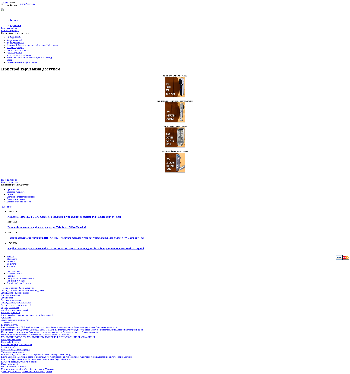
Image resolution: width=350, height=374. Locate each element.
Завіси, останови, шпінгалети (15, 320)
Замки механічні (14, 40)
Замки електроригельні (84, 327)
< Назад (5, 288)
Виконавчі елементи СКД (13, 327)
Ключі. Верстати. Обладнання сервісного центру (29, 57)
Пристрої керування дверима (14, 332)
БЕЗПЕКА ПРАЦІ (86, 337)
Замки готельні (20, 335)
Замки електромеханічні (62, 327)
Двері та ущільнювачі (11, 371)
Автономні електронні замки (129, 330)
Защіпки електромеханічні (38, 327)
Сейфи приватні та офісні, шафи (22, 62)
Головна (14, 20)
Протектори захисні (10, 312)
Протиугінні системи (16, 50)
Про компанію (13, 189)
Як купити (12, 264)
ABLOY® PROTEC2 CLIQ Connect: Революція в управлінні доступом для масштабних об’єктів (64, 216)
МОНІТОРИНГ (8, 337)
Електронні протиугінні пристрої (16, 344)
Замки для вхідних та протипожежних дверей (22, 290)
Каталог (10, 256)
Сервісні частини (63, 359)
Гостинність (6, 335)
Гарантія (10, 194)
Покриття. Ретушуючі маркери (15, 349)
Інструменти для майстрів (19, 55)
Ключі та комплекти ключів (56, 357)
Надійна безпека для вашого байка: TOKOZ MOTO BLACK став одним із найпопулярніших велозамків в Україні (76, 248)
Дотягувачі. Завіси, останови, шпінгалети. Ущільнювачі (32, 45)
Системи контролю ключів (103, 330)
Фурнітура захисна (15, 42)
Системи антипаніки (11, 295)
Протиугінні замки (10, 342)
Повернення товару (16, 199)
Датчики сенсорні (90, 332)
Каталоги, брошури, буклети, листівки (19, 362)
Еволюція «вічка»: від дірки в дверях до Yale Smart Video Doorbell (47, 227)
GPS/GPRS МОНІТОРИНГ (29, 337)
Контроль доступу (15, 47)
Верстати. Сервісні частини (14, 359)
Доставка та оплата (15, 192)
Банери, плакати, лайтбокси (14, 367)
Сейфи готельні (34, 335)
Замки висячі (7, 298)
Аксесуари (65, 335)
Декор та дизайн (14, 52)
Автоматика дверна (72, 332)
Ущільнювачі (7, 322)
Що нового (15, 25)
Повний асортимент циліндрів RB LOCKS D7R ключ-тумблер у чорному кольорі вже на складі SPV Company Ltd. (76, 237)
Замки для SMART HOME (42, 330)
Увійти (22, 4)
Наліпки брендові (9, 364)
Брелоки (128, 357)
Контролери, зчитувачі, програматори (72, 330)
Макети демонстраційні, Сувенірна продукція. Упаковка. (27, 369)
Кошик (5, 3)
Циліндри (11, 38)
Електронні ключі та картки (110, 357)
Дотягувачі (6, 317)
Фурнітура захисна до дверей (14, 310)
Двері (9, 60)
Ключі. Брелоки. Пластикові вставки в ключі (22, 357)
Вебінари (11, 261)
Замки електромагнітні (106, 327)
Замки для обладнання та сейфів (16, 302)
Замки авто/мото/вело (11, 300)
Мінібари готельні (51, 335)
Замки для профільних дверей (15, 293)
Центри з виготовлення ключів (21, 197)
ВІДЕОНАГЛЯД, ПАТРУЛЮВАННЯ (59, 337)
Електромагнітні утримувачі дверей (45, 332)
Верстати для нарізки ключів (40, 359)
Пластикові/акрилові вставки (83, 357)
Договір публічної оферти (19, 202)
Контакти (11, 266)
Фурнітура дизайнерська (12, 352)
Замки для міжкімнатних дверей (16, 305)
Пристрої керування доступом (15, 330)
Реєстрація (30, 4)
